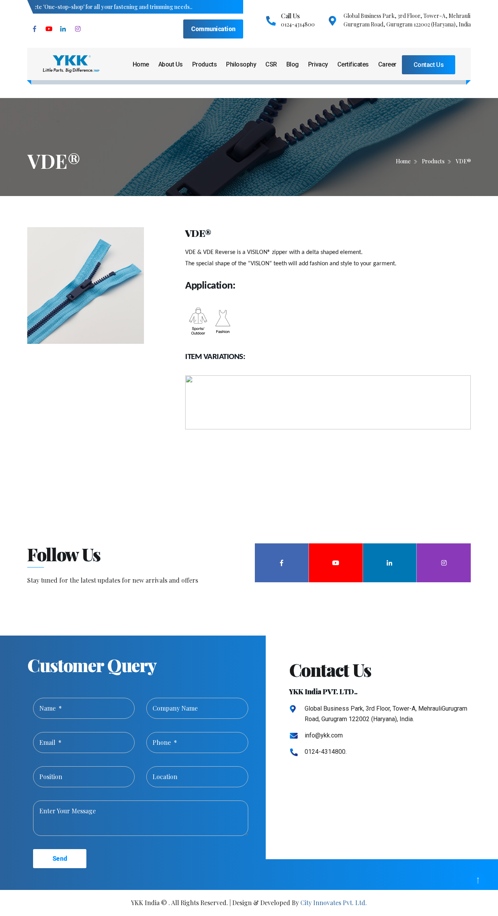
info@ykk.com (324, 735)
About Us (170, 64)
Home (141, 64)
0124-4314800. (326, 751)
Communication (213, 29)
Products (204, 64)
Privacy (318, 64)
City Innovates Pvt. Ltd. (333, 902)
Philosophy (241, 64)
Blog (292, 64)
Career (387, 64)
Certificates (353, 64)
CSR (271, 64)
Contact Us (429, 64)
